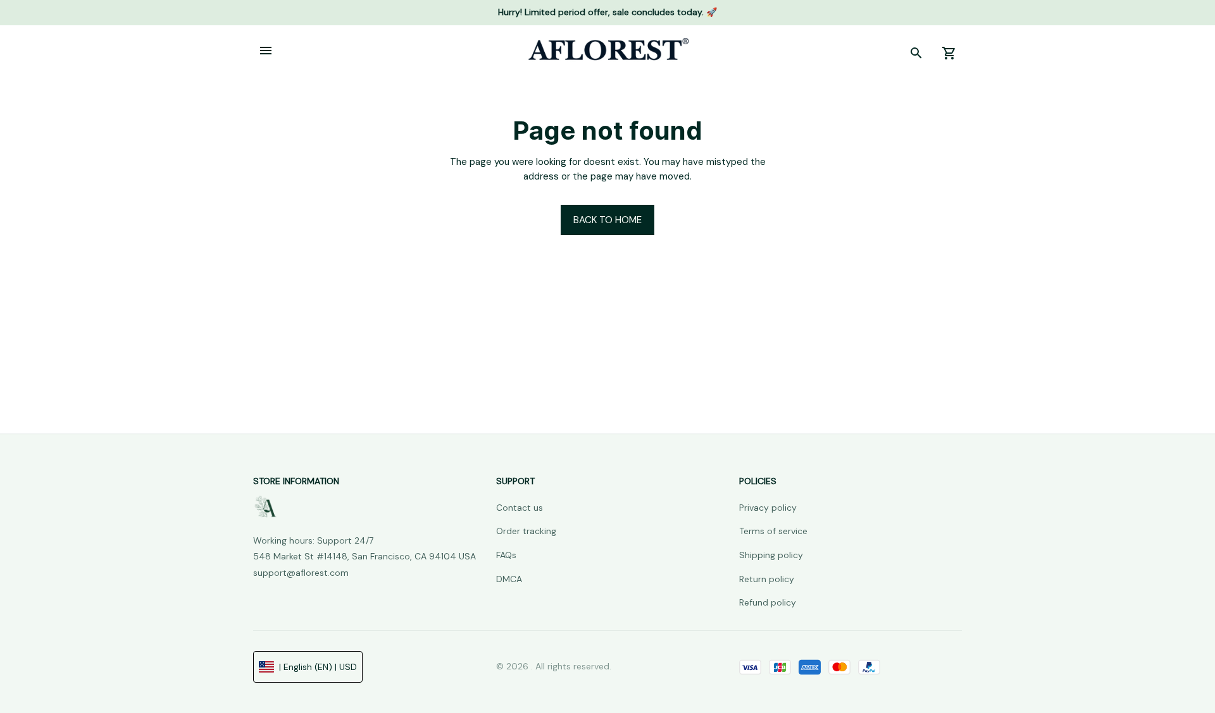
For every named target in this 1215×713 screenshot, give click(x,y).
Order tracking (526, 531)
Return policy (766, 579)
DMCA (509, 579)
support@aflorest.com (301, 572)
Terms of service (773, 531)
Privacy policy (768, 507)
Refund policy (767, 602)
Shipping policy (771, 555)
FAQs (506, 555)
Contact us (519, 507)
